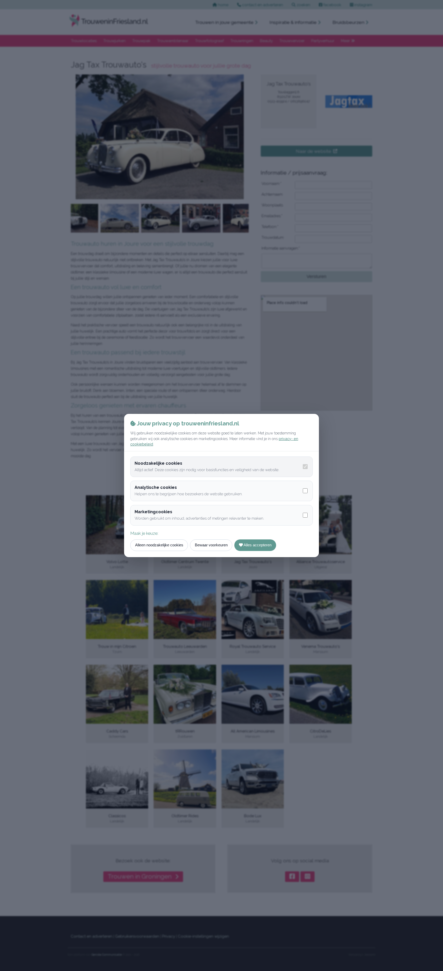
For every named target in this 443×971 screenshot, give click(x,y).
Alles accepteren (257, 545)
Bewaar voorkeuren (211, 545)
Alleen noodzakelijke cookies (159, 545)
